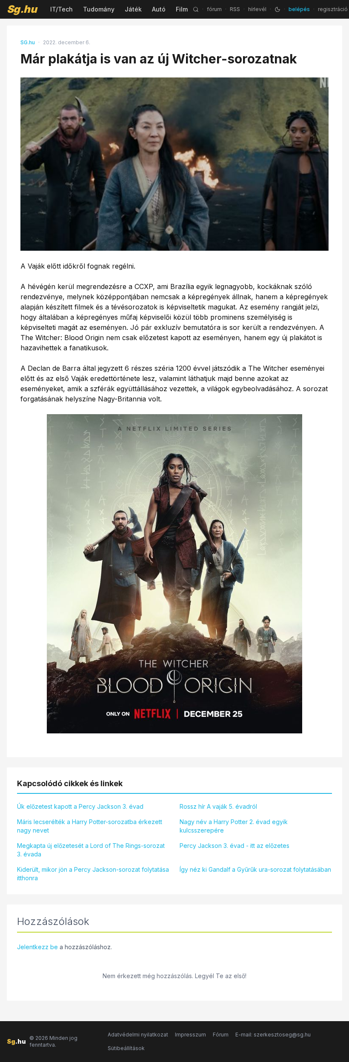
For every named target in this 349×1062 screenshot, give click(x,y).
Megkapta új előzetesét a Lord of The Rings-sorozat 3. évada (91, 850)
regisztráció (333, 9)
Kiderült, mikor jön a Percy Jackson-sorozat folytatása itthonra (93, 874)
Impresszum (190, 1034)
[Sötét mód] (277, 9)
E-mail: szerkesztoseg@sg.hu (273, 1034)
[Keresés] (196, 9)
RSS (235, 9)
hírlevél (257, 9)
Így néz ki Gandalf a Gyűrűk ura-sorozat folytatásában (255, 869)
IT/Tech (61, 9)
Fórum (221, 1034)
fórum (214, 9)
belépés (299, 9)
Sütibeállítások (126, 1048)
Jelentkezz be (37, 946)
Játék (133, 9)
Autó (159, 9)
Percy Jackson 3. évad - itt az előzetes (234, 845)
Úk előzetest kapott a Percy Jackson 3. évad (80, 806)
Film (182, 9)
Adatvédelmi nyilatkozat (138, 1034)
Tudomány (98, 9)
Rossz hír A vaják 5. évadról (218, 806)
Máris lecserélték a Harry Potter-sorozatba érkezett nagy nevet (89, 826)
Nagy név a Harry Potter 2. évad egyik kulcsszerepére (234, 826)
